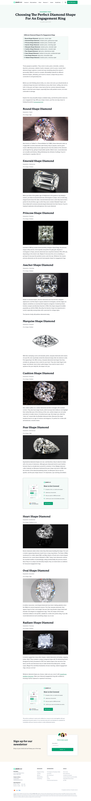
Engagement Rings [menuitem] (40, 771)
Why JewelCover (33, 2)
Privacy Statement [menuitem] (66, 773)
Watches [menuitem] (38, 775)
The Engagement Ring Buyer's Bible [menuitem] (53, 771)
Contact (51, 2)
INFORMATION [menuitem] (50, 768)
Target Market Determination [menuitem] (68, 778)
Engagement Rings (45, 12)
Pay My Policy (57, 2)
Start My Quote (71, 2)
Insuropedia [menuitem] (49, 773)
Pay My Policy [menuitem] (39, 778)
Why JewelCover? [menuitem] (50, 775)
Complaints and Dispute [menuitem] (67, 775)
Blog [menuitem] (48, 776)
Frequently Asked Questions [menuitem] (52, 780)
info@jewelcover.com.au (17, 779)
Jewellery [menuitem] (39, 773)
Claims (40, 2)
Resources (45, 2)
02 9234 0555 (16, 778)
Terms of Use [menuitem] (65, 771)
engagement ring (38, 102)
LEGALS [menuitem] (65, 768)
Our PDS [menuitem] (64, 780)
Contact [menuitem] (48, 778)
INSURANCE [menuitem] (39, 768)
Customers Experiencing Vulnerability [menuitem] (70, 776)
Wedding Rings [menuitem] (40, 776)
